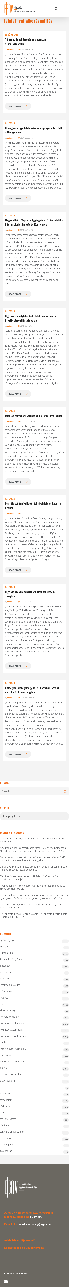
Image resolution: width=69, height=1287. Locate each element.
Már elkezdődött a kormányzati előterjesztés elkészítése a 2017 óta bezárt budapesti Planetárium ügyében (32, 859)
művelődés (6, 1055)
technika (4, 1112)
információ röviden (10, 985)
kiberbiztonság (8, 1010)
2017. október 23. (26, 230)
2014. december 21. (27, 698)
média (3, 1042)
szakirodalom (7, 1080)
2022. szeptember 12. (28, 49)
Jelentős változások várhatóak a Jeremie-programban (33, 416)
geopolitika (6, 972)
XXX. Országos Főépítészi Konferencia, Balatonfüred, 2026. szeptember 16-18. (31, 906)
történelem (5, 1125)
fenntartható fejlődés (11, 959)
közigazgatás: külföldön (12, 1023)
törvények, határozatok (12, 1131)
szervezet (5, 1093)
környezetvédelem (9, 1016)
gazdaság (10, 123)
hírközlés (5, 978)
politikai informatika (10, 1074)
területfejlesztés (8, 1119)
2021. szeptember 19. (28, 138)
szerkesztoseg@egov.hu (34, 1224)
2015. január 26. (26, 513)
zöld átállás (6, 1151)
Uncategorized (7, 1144)
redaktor (10, 49)
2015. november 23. (27, 421)
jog (1, 1004)
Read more (14, 106)
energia (4, 946)
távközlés (5, 1106)
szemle (4, 1087)
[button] (63, 8)
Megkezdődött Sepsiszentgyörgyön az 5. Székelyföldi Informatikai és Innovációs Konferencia (34, 222)
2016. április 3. (26, 326)
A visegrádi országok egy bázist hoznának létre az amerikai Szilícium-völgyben (32, 690)
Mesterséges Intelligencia (34, 1049)
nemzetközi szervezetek (12, 1061)
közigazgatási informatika (13, 1036)
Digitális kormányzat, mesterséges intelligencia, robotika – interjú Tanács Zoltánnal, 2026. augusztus (34, 868)
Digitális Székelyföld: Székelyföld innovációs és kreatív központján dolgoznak (30, 318)
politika (4, 1068)
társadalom (6, 1100)
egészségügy (7, 940)
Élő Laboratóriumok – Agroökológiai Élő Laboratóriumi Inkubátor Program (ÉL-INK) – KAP (34, 915)
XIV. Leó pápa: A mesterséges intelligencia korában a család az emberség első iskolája (32, 887)
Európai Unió (11, 35)
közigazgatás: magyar (11, 1029)
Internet (4, 997)
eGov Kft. (36, 1216)
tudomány (5, 1138)
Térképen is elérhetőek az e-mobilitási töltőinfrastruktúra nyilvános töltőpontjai (29, 878)
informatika (6, 991)
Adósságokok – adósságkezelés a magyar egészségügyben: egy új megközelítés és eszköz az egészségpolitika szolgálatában (34, 896)
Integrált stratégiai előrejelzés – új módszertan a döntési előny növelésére (32, 840)
